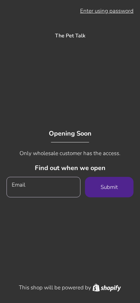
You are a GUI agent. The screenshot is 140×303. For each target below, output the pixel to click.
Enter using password (106, 11)
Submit (109, 187)
